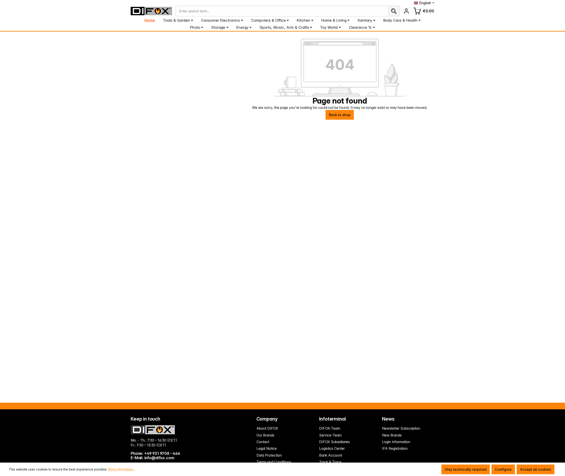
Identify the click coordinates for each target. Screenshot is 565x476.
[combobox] (282, 11)
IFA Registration (395, 448)
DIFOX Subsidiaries (334, 442)
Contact (262, 442)
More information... (121, 469)
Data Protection (269, 455)
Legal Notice (266, 448)
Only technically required (465, 469)
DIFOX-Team (329, 428)
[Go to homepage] (151, 11)
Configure (503, 469)
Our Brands (265, 435)
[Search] (393, 11)
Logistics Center (332, 448)
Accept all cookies (535, 469)
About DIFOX (267, 428)
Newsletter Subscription (401, 428)
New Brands (392, 435)
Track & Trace (330, 462)
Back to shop (339, 115)
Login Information (396, 442)
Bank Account (330, 455)
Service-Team (330, 435)
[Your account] (406, 11)
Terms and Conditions (273, 462)
